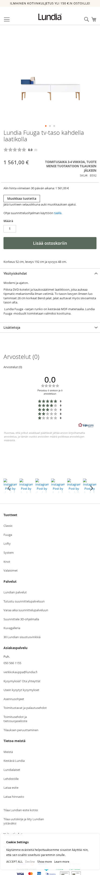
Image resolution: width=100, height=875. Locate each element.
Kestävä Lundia (14, 761)
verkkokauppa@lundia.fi (20, 672)
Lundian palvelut (15, 592)
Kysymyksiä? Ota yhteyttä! (21, 681)
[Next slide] (91, 488)
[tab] (50, 273)
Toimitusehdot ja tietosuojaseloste (15, 719)
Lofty (7, 543)
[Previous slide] (9, 488)
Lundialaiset (11, 770)
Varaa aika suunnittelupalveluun (25, 610)
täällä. (58, 213)
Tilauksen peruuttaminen (20, 730)
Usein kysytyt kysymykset (21, 690)
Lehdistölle (11, 779)
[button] (46, 125)
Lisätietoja (11, 327)
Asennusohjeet (13, 699)
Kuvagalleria (11, 628)
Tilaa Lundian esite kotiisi (20, 810)
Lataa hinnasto (13, 797)
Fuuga (7, 535)
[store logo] (50, 17)
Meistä (8, 752)
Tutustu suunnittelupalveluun (24, 601)
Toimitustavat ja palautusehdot (25, 708)
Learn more (61, 861)
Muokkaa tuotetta (21, 198)
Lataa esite (10, 787)
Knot (6, 562)
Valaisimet (10, 570)
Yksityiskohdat (15, 273)
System (8, 552)
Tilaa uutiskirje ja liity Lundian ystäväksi (23, 821)
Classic (8, 526)
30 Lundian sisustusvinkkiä (21, 637)
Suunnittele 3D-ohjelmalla (21, 619)
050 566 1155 (12, 663)
